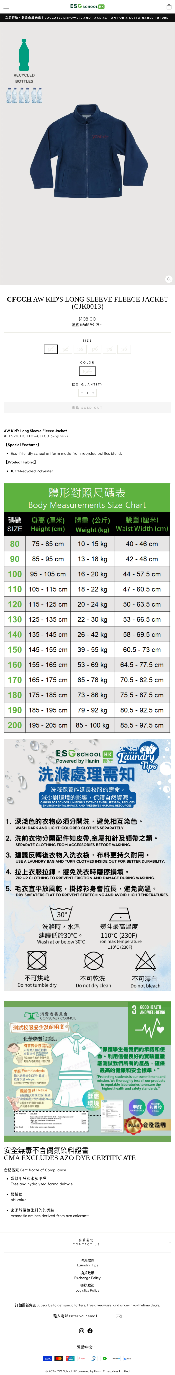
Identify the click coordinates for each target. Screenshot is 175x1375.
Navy (87, 371)
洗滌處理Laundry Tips (87, 1262)
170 (95, 349)
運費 (75, 324)
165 (80, 349)
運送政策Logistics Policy (87, 1287)
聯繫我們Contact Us (86, 1242)
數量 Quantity (87, 384)
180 (124, 349)
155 (51, 349)
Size (87, 340)
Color (87, 362)
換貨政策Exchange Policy (87, 1275)
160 (65, 349)
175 (109, 349)
